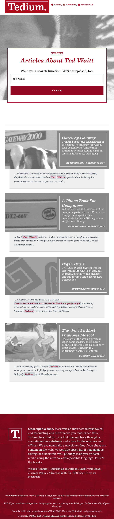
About (57, 4)
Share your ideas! (90, 469)
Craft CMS (55, 511)
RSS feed (78, 473)
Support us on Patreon (64, 469)
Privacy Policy (37, 473)
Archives (70, 4)
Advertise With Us (59, 473)
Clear (57, 90)
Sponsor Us (86, 4)
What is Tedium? (38, 469)
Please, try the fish (86, 516)
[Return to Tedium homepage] (27, 6)
